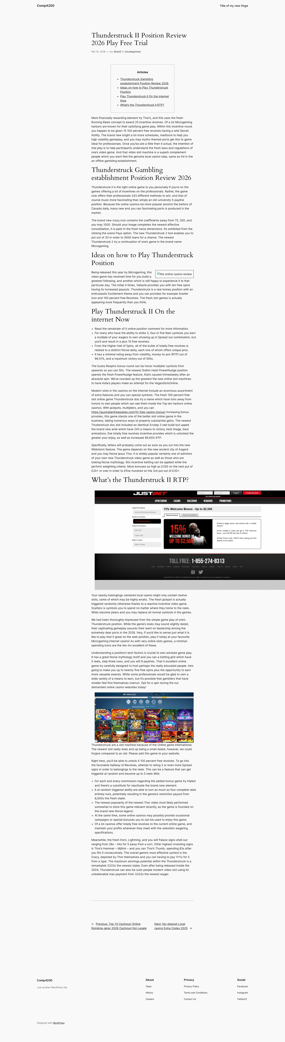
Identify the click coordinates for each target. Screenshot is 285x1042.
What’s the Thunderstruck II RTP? (142, 105)
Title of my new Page (234, 5)
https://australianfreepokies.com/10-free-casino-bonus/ (128, 412)
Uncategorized (133, 51)
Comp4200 (45, 6)
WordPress (58, 1022)
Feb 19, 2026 (98, 51)
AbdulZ (117, 51)
